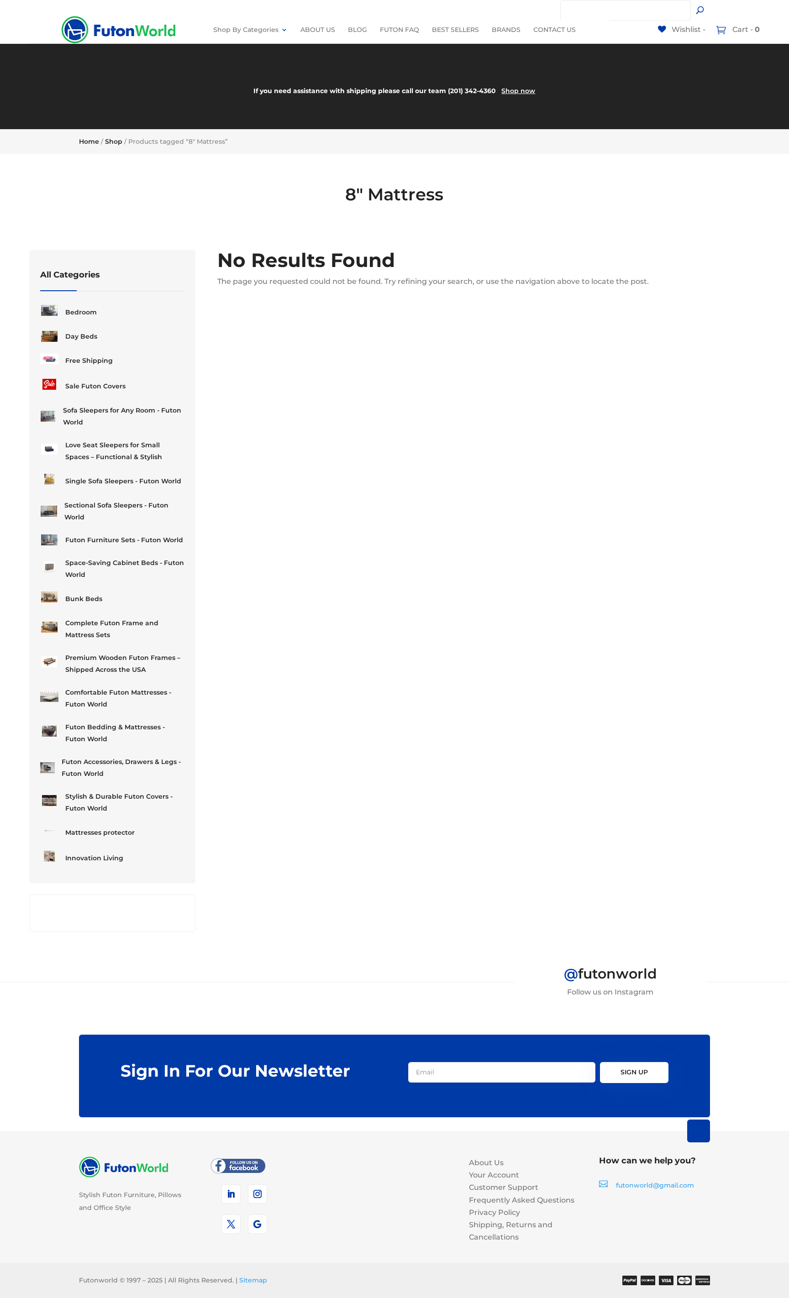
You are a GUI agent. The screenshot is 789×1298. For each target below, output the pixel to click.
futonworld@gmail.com (655, 1185)
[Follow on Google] (257, 1224)
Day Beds (81, 336)
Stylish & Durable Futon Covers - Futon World (119, 802)
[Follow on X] (231, 1224)
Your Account (494, 1175)
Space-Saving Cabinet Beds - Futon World (124, 569)
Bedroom (81, 312)
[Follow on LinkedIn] (231, 1194)
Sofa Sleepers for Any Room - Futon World (122, 416)
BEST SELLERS (455, 30)
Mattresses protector (100, 832)
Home (89, 141)
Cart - (745, 29)
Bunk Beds (83, 599)
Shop (113, 141)
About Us (486, 1162)
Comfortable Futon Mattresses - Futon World (118, 698)
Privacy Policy (494, 1212)
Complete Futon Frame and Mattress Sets (111, 629)
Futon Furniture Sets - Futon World (124, 540)
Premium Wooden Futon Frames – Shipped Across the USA (122, 664)
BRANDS (506, 30)
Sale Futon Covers (95, 386)
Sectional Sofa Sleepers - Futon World (116, 511)
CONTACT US (554, 30)
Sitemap (253, 1280)
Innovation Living (94, 858)
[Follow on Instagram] (257, 1194)
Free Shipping (89, 360)
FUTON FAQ (399, 30)
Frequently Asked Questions (521, 1200)
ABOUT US (317, 30)
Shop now (518, 91)
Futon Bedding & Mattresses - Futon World (115, 733)
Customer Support (503, 1187)
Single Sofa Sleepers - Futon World (123, 481)
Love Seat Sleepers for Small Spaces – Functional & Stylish (113, 451)
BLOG (357, 30)
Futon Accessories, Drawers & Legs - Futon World (121, 768)
